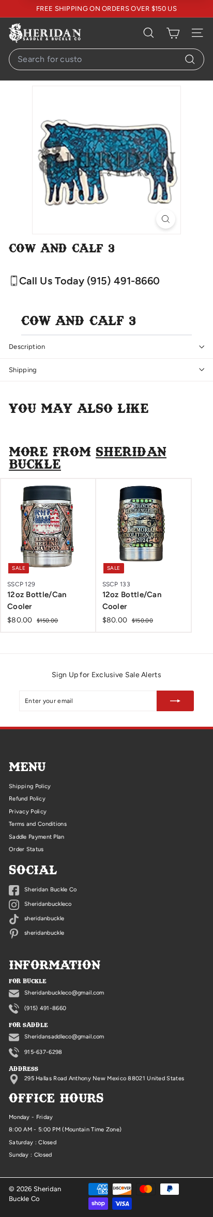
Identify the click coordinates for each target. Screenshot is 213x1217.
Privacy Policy (28, 811)
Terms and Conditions (38, 824)
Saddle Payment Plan (37, 837)
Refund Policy (27, 798)
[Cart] (173, 33)
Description (27, 346)
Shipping (23, 370)
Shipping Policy (30, 786)
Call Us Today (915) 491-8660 (89, 281)
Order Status (26, 849)
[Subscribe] (175, 701)
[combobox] (106, 59)
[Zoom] (165, 219)
